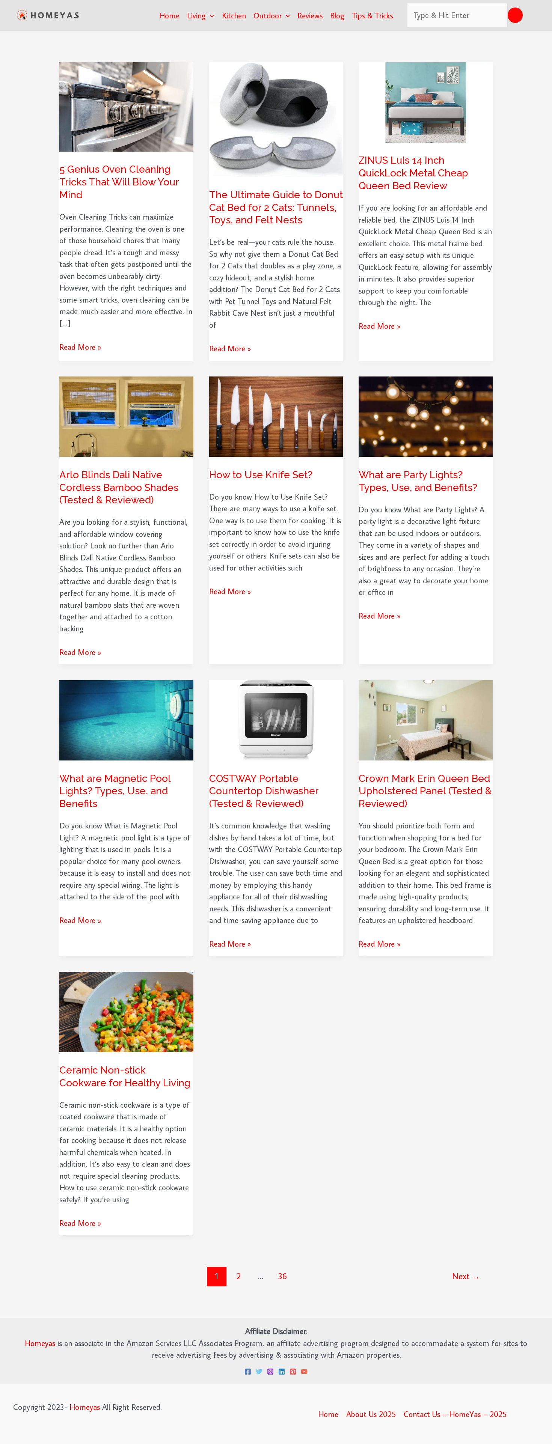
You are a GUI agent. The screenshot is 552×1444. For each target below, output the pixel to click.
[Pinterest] (293, 1371)
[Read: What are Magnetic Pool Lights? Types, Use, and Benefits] (126, 719)
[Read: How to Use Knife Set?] (276, 415)
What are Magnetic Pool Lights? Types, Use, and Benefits (114, 791)
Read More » (80, 347)
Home (169, 15)
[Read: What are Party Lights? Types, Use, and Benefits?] (426, 415)
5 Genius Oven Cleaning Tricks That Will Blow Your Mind (119, 182)
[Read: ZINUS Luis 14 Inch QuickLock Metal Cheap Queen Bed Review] (426, 101)
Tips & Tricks (372, 15)
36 (282, 1276)
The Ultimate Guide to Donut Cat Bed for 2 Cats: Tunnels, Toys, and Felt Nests (276, 207)
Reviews (310, 15)
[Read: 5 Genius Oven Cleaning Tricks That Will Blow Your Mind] (126, 106)
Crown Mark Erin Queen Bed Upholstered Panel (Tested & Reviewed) (425, 791)
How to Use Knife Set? (260, 474)
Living (196, 15)
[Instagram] (270, 1371)
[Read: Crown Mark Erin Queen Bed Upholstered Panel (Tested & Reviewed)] (426, 719)
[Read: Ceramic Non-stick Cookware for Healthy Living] (126, 1011)
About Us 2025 (371, 1414)
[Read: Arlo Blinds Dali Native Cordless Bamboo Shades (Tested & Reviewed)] (126, 415)
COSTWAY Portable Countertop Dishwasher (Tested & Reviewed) (263, 791)
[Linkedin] (281, 1371)
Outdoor (267, 15)
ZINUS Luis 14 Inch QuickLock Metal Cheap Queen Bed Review (413, 173)
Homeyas (40, 1343)
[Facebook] (247, 1371)
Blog (337, 15)
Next (466, 1276)
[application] (210, 15)
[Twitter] (259, 1371)
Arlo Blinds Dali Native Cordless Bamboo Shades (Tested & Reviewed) (118, 487)
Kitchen (234, 15)
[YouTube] (304, 1371)
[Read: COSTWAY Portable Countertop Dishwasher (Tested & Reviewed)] (276, 719)
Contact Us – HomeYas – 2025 (455, 1414)
